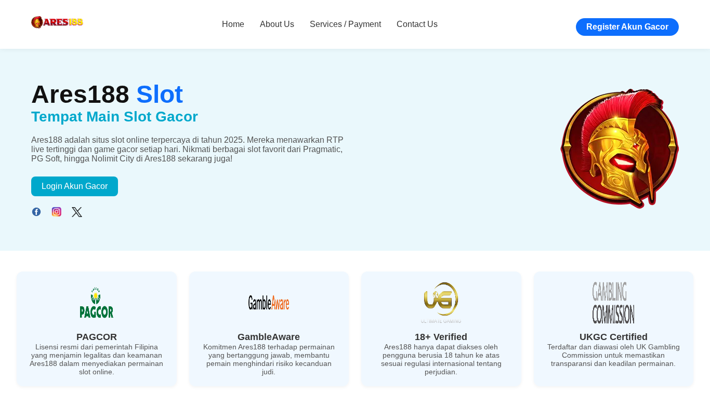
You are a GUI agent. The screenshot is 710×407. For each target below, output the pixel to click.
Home (233, 24)
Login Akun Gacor (75, 186)
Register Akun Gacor (627, 26)
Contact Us (417, 24)
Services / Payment (345, 24)
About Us (277, 24)
